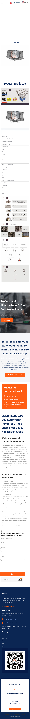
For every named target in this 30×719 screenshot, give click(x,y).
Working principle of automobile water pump (12, 533)
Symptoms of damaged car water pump (11, 535)
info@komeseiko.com (17, 693)
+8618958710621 (16, 684)
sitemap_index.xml (10, 714)
